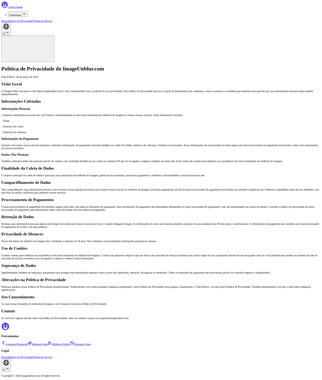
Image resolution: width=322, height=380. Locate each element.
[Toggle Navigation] (27, 48)
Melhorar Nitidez (61, 344)
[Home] (5, 329)
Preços (4, 21)
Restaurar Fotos (82, 344)
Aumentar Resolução (16, 344)
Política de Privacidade (20, 21)
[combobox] (6, 29)
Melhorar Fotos (40, 344)
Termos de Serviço (42, 21)
